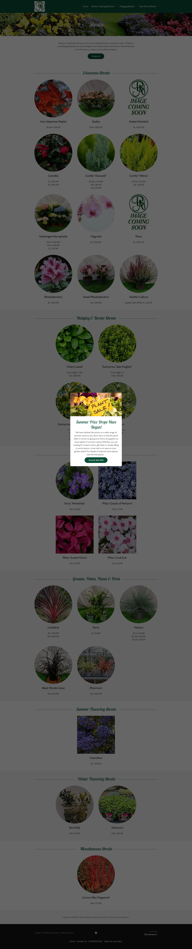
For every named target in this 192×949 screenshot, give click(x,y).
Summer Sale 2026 (96, 460)
